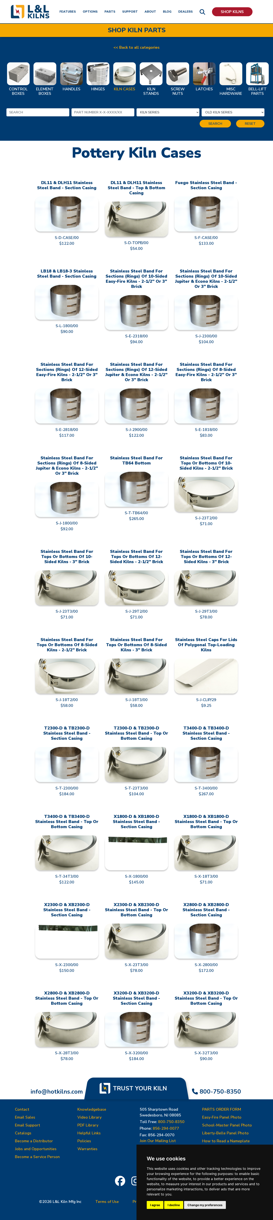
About (150, 12)
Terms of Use (107, 1201)
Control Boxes (18, 91)
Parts (110, 12)
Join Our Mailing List (158, 1140)
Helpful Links (89, 1133)
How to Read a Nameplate (226, 1141)
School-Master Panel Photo (227, 1125)
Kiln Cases (124, 89)
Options (90, 12)
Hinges (98, 89)
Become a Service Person (37, 1156)
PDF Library (87, 1125)
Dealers (185, 12)
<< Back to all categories (136, 47)
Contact (22, 1109)
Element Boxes (45, 91)
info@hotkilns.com (56, 1092)
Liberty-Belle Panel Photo (225, 1133)
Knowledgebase (91, 1109)
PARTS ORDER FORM (221, 1109)
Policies (84, 1141)
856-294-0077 (166, 1128)
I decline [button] (174, 1205)
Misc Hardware (231, 91)
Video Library (89, 1117)
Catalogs (23, 1133)
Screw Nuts (178, 91)
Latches (204, 89)
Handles (71, 89)
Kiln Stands (151, 91)
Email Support (27, 1125)
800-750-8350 (220, 1092)
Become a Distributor (34, 1141)
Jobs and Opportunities (36, 1148)
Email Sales (25, 1117)
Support (130, 12)
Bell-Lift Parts (257, 91)
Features (68, 12)
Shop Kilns (232, 11)
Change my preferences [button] (204, 1205)
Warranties (87, 1148)
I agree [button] (155, 1205)
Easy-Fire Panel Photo (221, 1117)
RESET (250, 123)
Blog (167, 12)
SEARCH (215, 123)
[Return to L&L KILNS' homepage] (30, 11)
